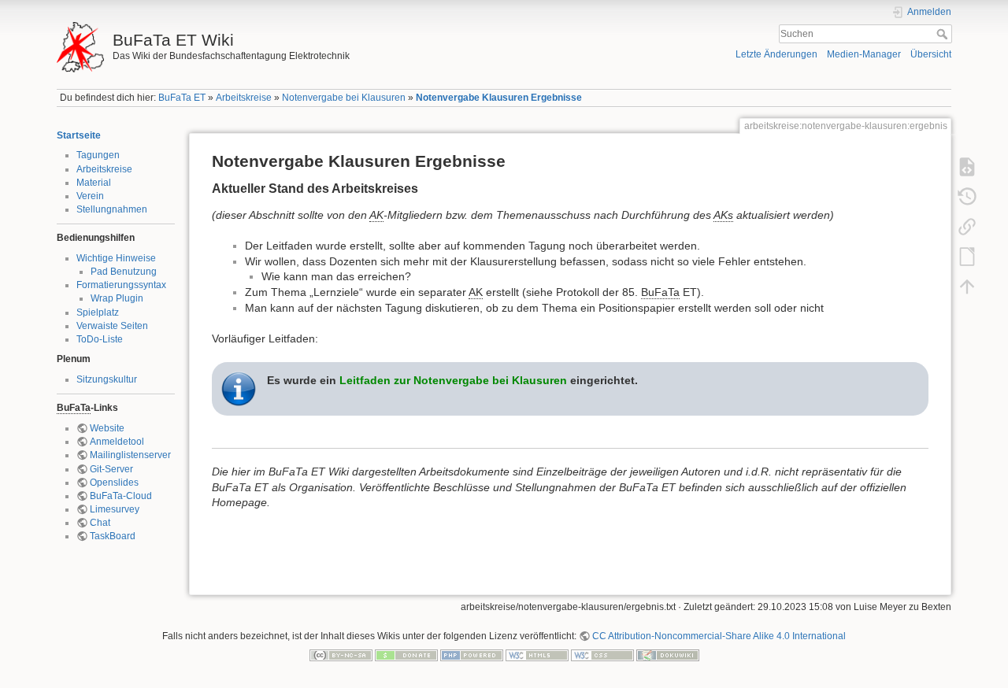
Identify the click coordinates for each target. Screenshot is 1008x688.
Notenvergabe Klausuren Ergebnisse (499, 97)
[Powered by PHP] (471, 654)
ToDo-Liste (99, 339)
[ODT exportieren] (967, 257)
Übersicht (930, 54)
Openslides (114, 482)
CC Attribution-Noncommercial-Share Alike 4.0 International (719, 636)
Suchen (943, 33)
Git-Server (111, 469)
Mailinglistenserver (130, 455)
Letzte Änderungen (776, 54)
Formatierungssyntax (121, 284)
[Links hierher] (967, 227)
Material (93, 182)
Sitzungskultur (106, 379)
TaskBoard (112, 536)
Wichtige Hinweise (116, 258)
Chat (100, 522)
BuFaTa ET (182, 97)
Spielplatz (97, 312)
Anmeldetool (117, 441)
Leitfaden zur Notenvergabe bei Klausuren (453, 380)
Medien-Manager (864, 54)
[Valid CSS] (602, 654)
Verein (90, 196)
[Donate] (406, 654)
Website (107, 428)
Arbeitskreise (244, 97)
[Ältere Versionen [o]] (967, 197)
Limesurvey (114, 509)
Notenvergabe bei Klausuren (344, 97)
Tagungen (98, 155)
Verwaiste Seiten (112, 325)
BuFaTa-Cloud (121, 495)
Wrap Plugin (117, 298)
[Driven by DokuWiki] (667, 654)
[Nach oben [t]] (967, 286)
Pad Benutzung (124, 271)
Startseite (79, 135)
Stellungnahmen (111, 209)
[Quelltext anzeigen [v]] (967, 167)
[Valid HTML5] (537, 654)
